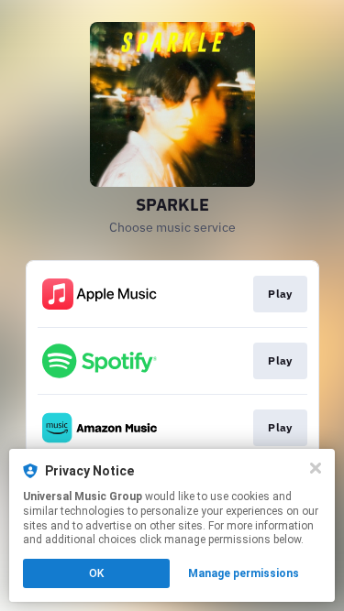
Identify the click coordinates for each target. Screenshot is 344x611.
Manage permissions (243, 573)
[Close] (315, 468)
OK (96, 573)
